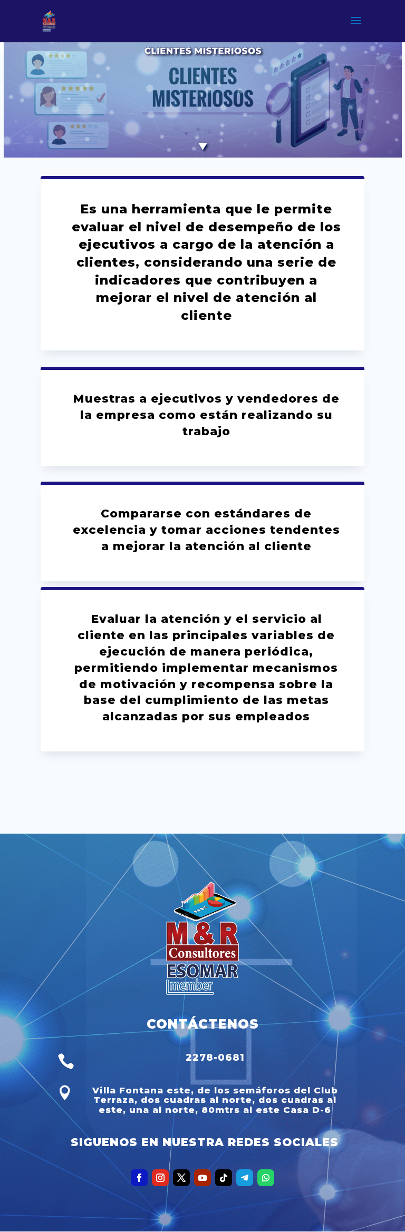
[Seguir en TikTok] (223, 1177)
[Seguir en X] (181, 1177)
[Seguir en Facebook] (139, 1177)
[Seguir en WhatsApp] (265, 1177)
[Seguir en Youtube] (202, 1177)
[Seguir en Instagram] (160, 1177)
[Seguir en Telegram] (244, 1177)
